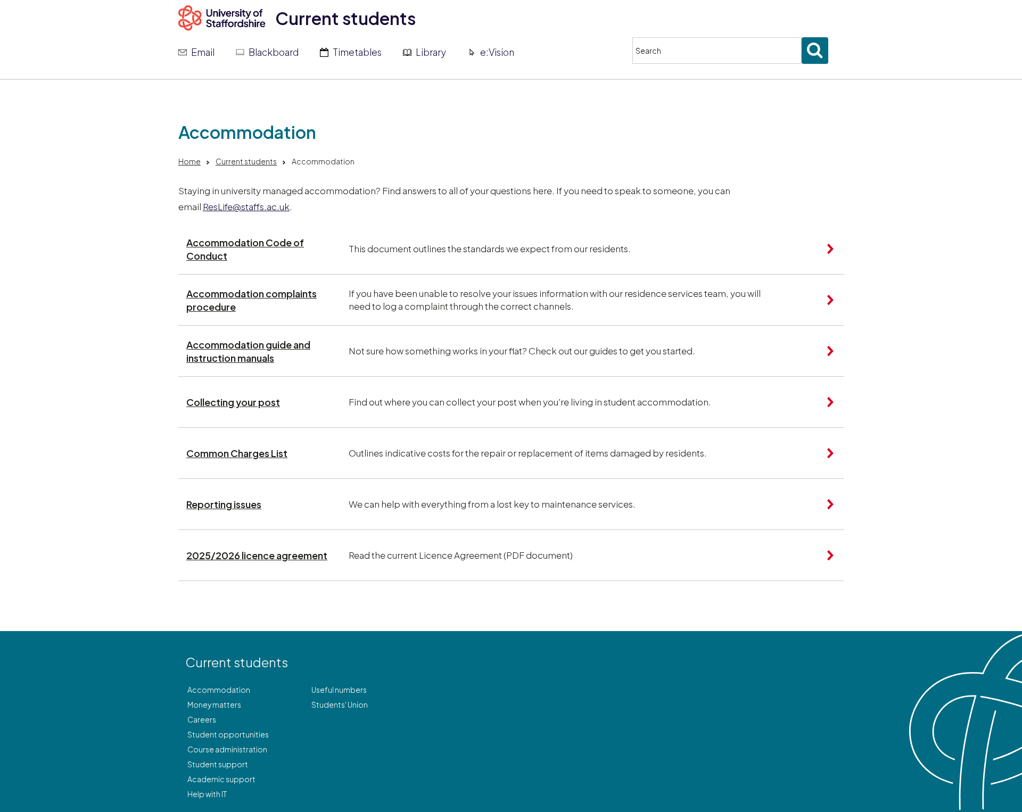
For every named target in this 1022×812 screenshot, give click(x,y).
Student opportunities (228, 734)
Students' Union (339, 704)
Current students (345, 18)
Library (431, 52)
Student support (217, 764)
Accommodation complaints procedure (251, 300)
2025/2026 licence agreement (256, 555)
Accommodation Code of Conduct (245, 249)
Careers (201, 719)
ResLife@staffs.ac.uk (246, 206)
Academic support (221, 779)
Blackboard (274, 52)
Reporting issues (223, 504)
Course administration (227, 749)
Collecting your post (233, 402)
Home (189, 161)
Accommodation (218, 689)
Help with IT (207, 794)
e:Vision (497, 52)
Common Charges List (236, 453)
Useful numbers (339, 689)
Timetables (357, 52)
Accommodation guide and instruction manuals (248, 351)
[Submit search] (815, 50)
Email (203, 52)
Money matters (214, 704)
